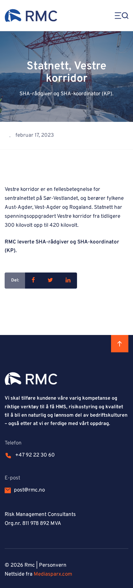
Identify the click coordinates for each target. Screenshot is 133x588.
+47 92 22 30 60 (35, 455)
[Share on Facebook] (33, 281)
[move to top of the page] (119, 343)
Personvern (52, 565)
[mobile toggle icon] (119, 15)
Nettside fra (38, 574)
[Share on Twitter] (50, 281)
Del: (15, 280)
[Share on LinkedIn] (68, 281)
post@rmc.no (29, 490)
